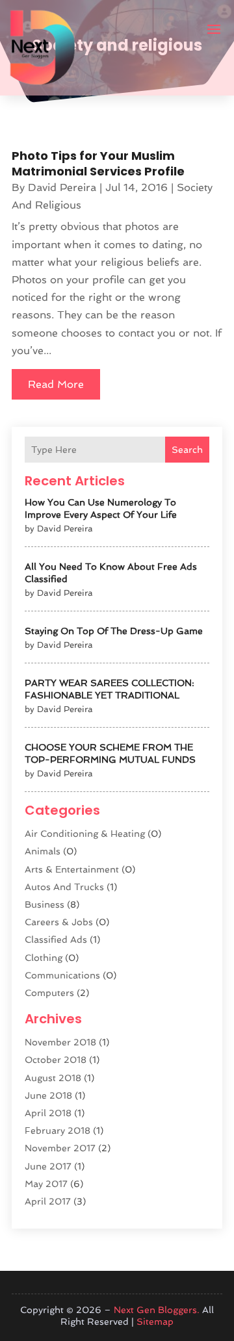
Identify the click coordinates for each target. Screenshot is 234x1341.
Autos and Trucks (64, 887)
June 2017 (48, 1166)
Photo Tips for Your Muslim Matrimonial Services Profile (98, 163)
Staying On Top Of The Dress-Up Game (114, 631)
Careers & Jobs (59, 922)
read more (56, 384)
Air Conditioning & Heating (85, 833)
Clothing (43, 957)
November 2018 (60, 1042)
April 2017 (48, 1201)
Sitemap (155, 1321)
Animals (42, 851)
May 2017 (46, 1184)
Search (187, 449)
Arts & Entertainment (72, 869)
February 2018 (57, 1130)
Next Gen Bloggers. (157, 1310)
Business (44, 904)
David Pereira (62, 187)
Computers (49, 993)
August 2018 (53, 1078)
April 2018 (48, 1113)
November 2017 (60, 1148)
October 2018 (55, 1059)
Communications (62, 975)
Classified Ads (56, 939)
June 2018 (48, 1095)
